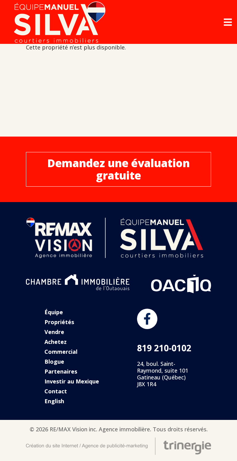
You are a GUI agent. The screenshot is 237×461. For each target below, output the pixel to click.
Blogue (54, 361)
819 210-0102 (164, 348)
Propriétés (59, 322)
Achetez (55, 341)
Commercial (60, 351)
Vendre (54, 332)
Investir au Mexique (71, 381)
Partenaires (60, 371)
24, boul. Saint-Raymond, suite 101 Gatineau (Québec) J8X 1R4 (162, 374)
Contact (55, 391)
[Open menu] (227, 22)
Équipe (53, 312)
